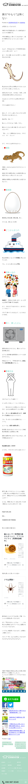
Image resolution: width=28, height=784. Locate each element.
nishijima (22, 22)
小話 (9, 738)
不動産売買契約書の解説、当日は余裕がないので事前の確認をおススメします (17, 732)
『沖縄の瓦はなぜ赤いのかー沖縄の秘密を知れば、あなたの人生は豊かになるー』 (17, 726)
